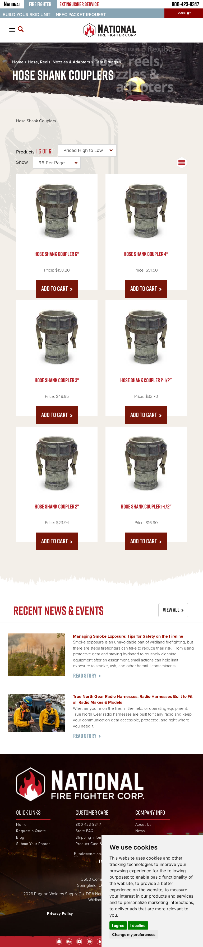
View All (171, 610)
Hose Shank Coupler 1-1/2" (146, 506)
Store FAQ (85, 831)
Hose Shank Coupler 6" (56, 254)
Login (181, 13)
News (140, 831)
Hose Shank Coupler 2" (57, 506)
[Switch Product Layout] (182, 163)
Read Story (84, 675)
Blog (20, 837)
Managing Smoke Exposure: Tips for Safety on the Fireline (128, 636)
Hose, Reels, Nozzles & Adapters (59, 62)
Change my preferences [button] (133, 934)
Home (18, 62)
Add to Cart (54, 288)
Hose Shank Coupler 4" (146, 254)
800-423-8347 (88, 825)
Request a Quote (31, 831)
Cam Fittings (106, 62)
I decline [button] (137, 925)
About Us (143, 825)
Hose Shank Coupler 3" (57, 380)
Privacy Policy (60, 914)
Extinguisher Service (79, 4)
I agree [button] (118, 925)
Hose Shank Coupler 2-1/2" (146, 380)
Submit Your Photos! (33, 844)
